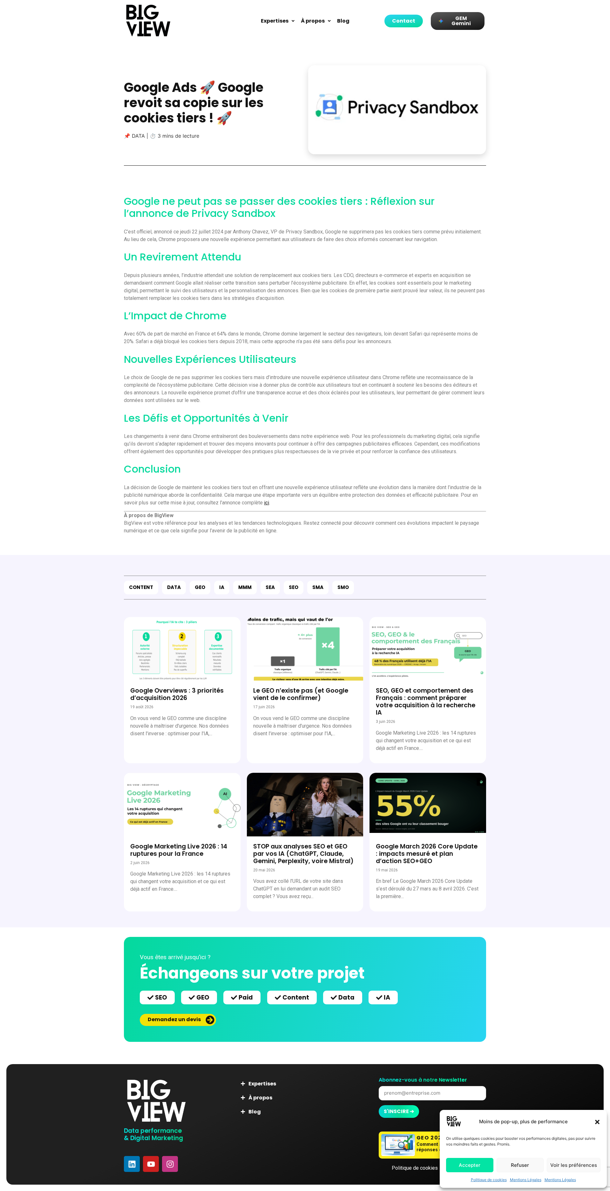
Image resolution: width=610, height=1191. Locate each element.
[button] (597, 1122)
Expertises (274, 20)
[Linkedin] (132, 1164)
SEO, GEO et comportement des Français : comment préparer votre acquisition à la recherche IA (425, 701)
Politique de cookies (489, 1179)
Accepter (469, 1165)
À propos (313, 20)
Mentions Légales (525, 1179)
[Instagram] (170, 1164)
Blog (343, 20)
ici (266, 503)
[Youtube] (151, 1164)
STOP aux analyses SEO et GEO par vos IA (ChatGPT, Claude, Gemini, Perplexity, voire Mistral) (303, 853)
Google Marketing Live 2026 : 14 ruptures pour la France (178, 850)
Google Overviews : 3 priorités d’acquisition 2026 (177, 694)
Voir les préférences (573, 1165)
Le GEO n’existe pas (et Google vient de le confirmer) (300, 694)
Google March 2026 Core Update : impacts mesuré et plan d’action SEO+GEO (427, 853)
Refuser (520, 1165)
